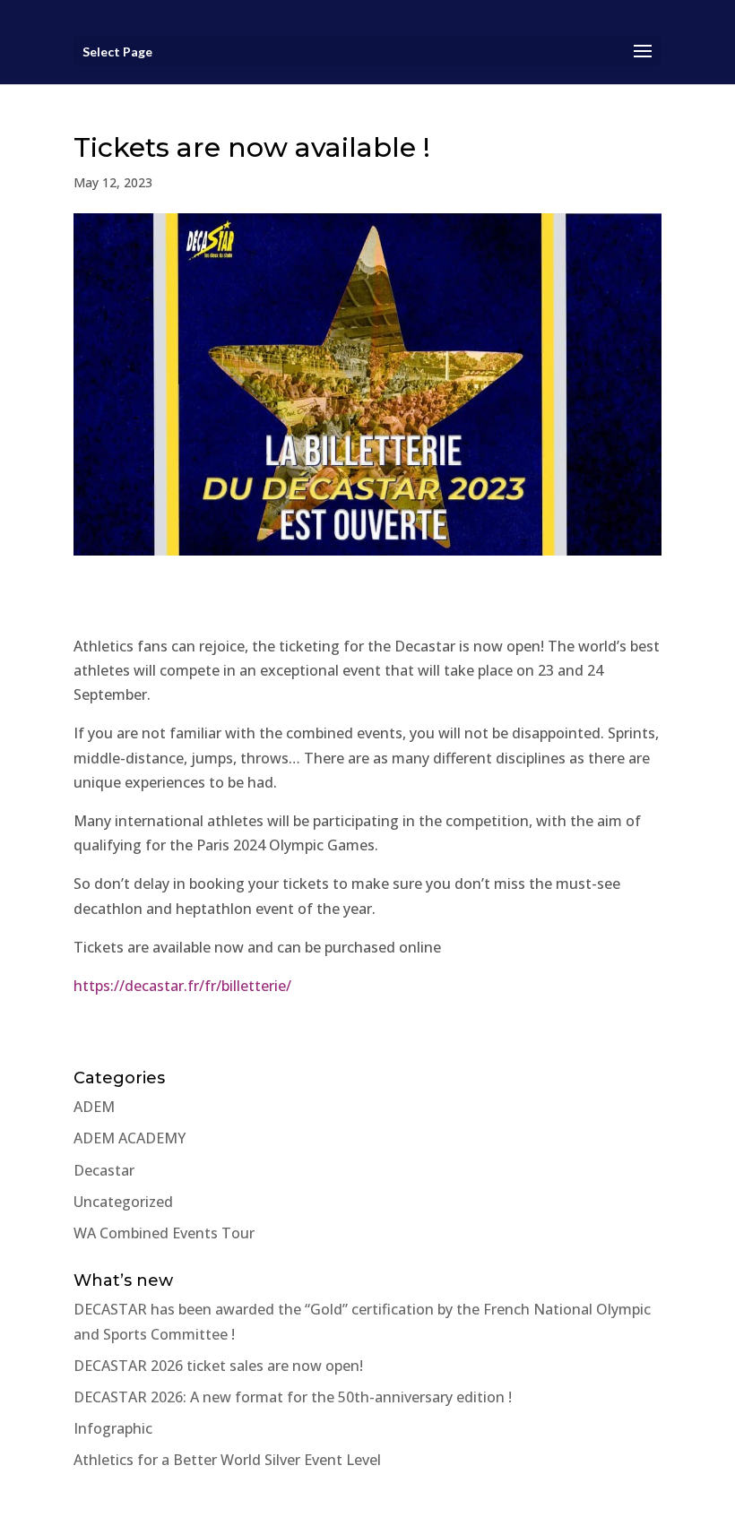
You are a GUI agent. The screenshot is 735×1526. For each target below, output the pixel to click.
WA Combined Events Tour (164, 1233)
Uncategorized (123, 1201)
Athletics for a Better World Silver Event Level (227, 1460)
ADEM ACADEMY (130, 1138)
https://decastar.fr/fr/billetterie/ (182, 986)
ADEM (94, 1106)
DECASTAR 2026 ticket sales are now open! (218, 1365)
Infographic (113, 1428)
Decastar (104, 1170)
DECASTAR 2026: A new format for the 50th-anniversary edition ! (293, 1397)
